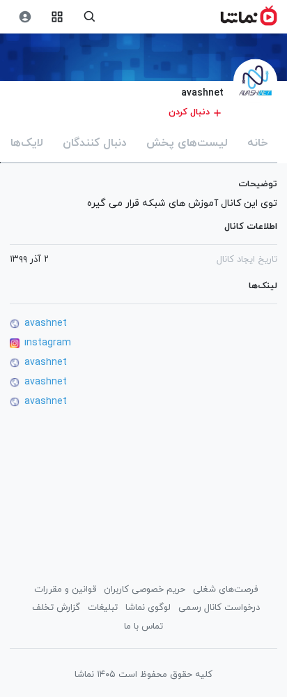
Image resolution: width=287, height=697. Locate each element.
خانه (257, 143)
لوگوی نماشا (148, 607)
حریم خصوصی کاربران (144, 589)
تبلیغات (103, 607)
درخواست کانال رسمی (219, 607)
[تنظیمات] (25, 17)
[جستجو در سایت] (89, 17)
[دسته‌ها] (57, 17)
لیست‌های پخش (187, 143)
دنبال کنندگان (95, 143)
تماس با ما (143, 626)
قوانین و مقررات (65, 589)
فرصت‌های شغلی (225, 589)
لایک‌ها (26, 143)
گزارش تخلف (56, 607)
